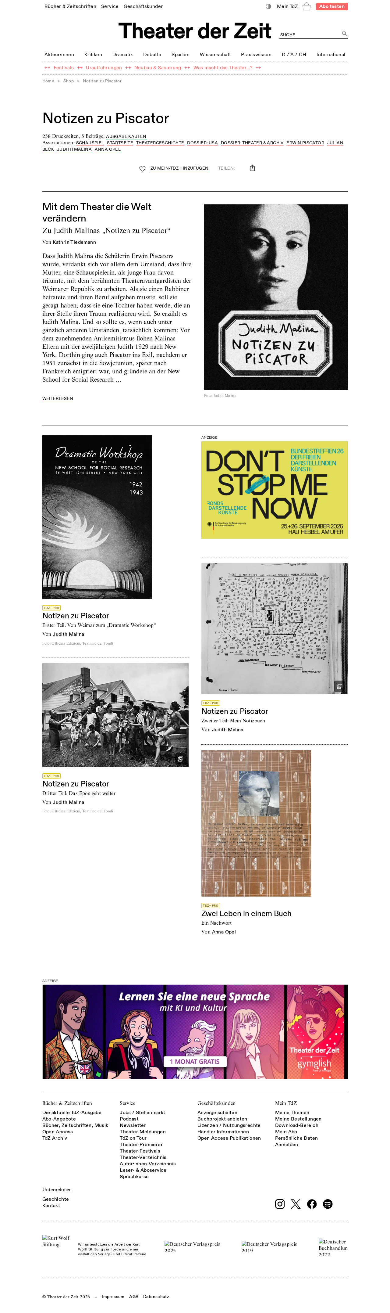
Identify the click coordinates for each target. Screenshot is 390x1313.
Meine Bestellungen (298, 1119)
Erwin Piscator (305, 143)
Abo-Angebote (59, 1119)
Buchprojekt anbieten (222, 1119)
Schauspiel (90, 143)
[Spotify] (328, 1204)
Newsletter (133, 1125)
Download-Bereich (296, 1125)
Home (48, 81)
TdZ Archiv (54, 1138)
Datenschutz (156, 1296)
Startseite (120, 143)
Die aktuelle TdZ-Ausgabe (72, 1113)
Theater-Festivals (140, 1151)
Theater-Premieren (142, 1145)
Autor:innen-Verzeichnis (148, 1164)
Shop (68, 81)
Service (127, 1103)
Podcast (129, 1119)
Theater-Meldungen (143, 1132)
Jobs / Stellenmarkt (142, 1113)
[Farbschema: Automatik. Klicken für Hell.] (268, 6)
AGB (133, 1296)
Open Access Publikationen (229, 1138)
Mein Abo (286, 1132)
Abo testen (332, 6)
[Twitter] (296, 1204)
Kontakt (51, 1206)
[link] (70, 6)
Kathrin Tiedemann (74, 242)
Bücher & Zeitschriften (67, 1103)
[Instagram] (280, 1204)
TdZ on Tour (133, 1138)
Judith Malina (74, 149)
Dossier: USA (202, 143)
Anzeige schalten (217, 1113)
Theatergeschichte (160, 143)
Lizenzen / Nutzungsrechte (229, 1125)
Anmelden (286, 1145)
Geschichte (55, 1199)
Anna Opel (108, 149)
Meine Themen (292, 1113)
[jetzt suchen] (345, 33)
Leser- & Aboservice (143, 1170)
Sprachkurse (134, 1177)
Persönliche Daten (296, 1138)
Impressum (113, 1296)
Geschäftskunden (216, 1103)
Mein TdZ (286, 1103)
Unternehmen (57, 1189)
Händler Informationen (223, 1132)
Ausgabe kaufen (126, 136)
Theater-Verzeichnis (143, 1157)
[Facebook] (312, 1204)
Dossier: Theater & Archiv (252, 143)
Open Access (57, 1132)
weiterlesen (57, 399)
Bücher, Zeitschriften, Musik (75, 1125)
